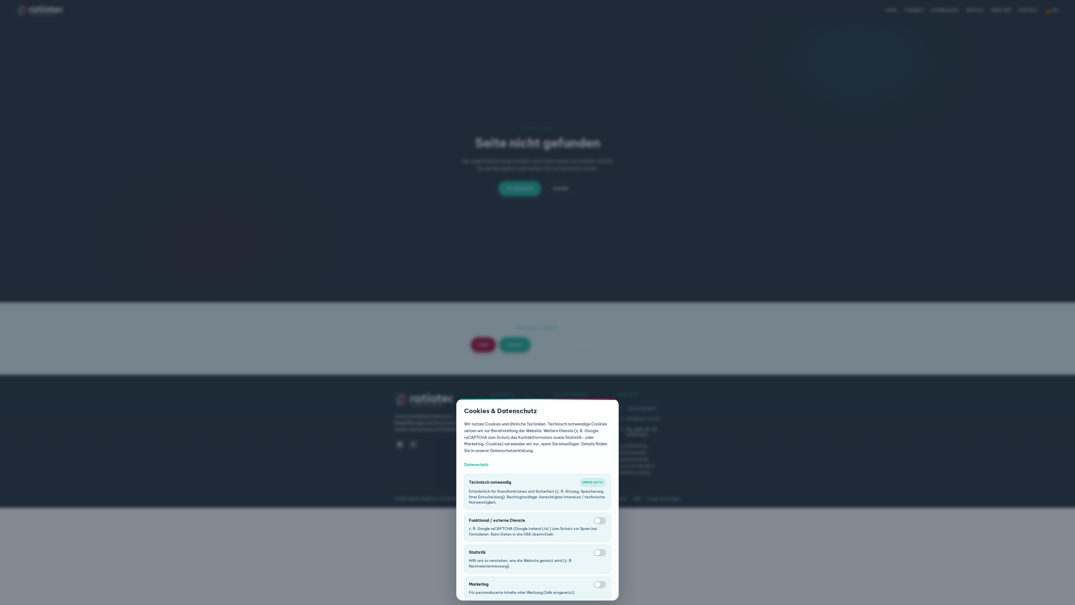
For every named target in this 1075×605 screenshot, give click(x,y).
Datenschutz (476, 464)
